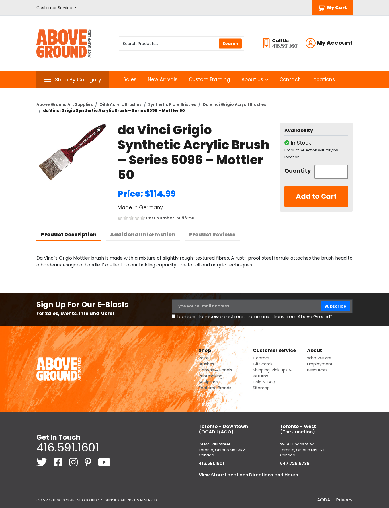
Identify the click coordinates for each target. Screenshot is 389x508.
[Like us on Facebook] (59, 461)
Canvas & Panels (215, 370)
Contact (289, 79)
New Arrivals (162, 79)
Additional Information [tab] (142, 234)
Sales (129, 79)
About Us (252, 79)
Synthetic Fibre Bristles (172, 104)
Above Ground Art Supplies (64, 104)
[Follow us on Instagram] (74, 461)
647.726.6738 (295, 463)
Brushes (206, 364)
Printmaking (210, 376)
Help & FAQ (264, 382)
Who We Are (319, 358)
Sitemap (261, 388)
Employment (320, 364)
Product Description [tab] (69, 234)
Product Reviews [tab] (212, 234)
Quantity (297, 171)
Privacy (344, 500)
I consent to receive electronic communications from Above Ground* (254, 316)
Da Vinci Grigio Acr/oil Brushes (234, 104)
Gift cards (263, 364)
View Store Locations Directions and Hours (248, 475)
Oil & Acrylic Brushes (120, 104)
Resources (317, 370)
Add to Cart (316, 196)
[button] (56, 8)
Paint (204, 358)
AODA (323, 500)
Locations (323, 79)
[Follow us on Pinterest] (88, 461)
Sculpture (208, 382)
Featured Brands (215, 388)
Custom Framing (209, 79)
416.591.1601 (67, 447)
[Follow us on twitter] (42, 461)
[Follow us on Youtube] (104, 461)
